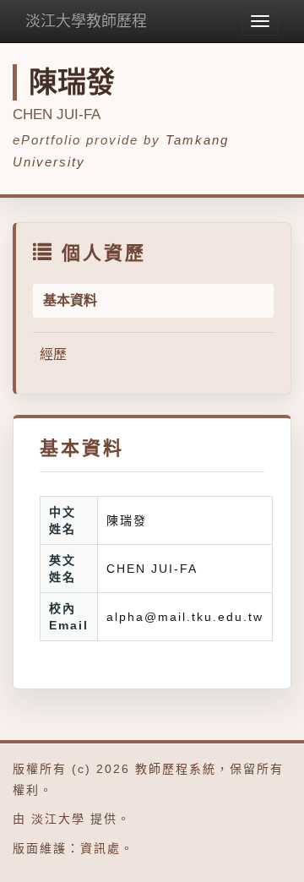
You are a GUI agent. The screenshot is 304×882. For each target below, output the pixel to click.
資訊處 (100, 848)
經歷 (53, 354)
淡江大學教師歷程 (86, 21)
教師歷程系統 (175, 769)
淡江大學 (58, 818)
